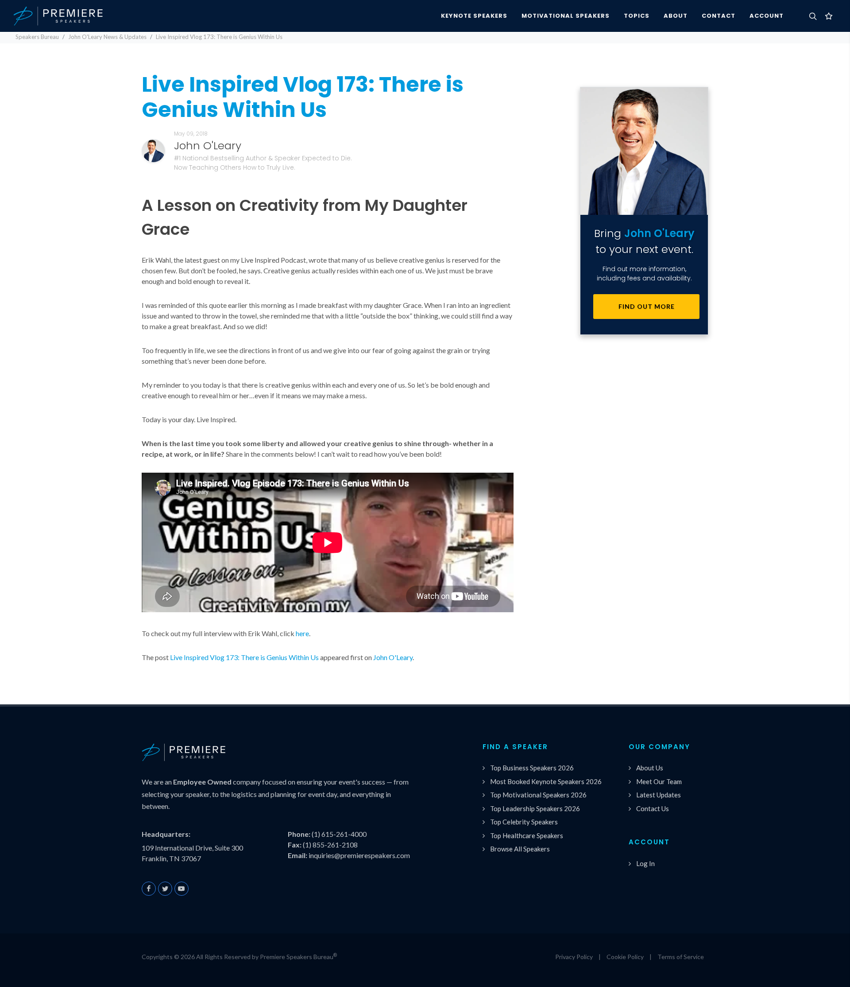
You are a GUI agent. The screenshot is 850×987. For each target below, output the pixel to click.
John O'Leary (393, 657)
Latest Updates (658, 795)
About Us (649, 768)
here (302, 633)
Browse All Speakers (520, 849)
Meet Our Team (659, 781)
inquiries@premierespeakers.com (359, 855)
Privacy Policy (574, 956)
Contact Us (652, 808)
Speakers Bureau (37, 36)
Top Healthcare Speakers (526, 835)
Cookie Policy (625, 956)
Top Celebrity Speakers (524, 822)
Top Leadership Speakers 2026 (535, 808)
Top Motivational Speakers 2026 (538, 795)
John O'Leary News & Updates (107, 36)
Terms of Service (680, 956)
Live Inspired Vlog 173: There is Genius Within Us (244, 657)
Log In (645, 863)
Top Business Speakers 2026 (532, 768)
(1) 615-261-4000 (339, 834)
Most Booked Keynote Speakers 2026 (546, 781)
